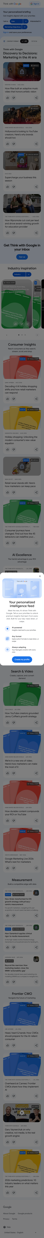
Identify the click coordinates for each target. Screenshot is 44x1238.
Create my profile (22, 659)
